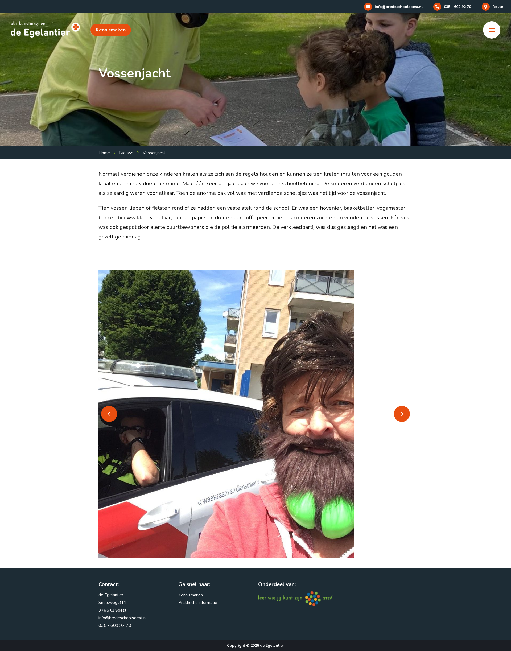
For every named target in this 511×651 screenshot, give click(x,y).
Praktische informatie (197, 602)
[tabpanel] (255, 414)
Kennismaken (111, 30)
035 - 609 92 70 (114, 625)
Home (104, 153)
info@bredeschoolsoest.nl (122, 618)
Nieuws (126, 153)
